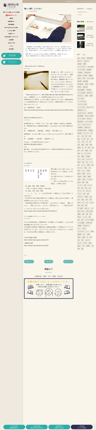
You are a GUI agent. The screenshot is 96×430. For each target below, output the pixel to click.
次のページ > (68, 261)
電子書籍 (88, 156)
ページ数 (83, 139)
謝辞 (79, 205)
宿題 (79, 248)
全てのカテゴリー (82, 12)
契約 (90, 217)
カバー (79, 228)
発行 (79, 150)
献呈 (86, 205)
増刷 (79, 153)
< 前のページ (29, 261)
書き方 (79, 182)
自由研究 (88, 245)
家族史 (89, 176)
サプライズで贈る (88, 121)
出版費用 (79, 225)
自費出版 (79, 234)
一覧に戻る (48, 261)
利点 (79, 156)
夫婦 (88, 193)
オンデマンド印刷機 (89, 219)
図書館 (79, 214)
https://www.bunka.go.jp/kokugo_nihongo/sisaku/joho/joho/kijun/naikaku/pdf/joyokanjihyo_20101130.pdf (56, 110)
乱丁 (83, 202)
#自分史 (59, 276)
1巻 (87, 141)
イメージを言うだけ (82, 101)
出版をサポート (86, 225)
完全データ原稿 (89, 211)
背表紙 (79, 147)
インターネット (89, 159)
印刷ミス (79, 217)
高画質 (84, 63)
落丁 (91, 214)
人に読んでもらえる (82, 113)
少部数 (79, 179)
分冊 (79, 144)
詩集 (91, 196)
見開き (83, 173)
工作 (92, 245)
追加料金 (79, 75)
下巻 (79, 141)
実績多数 (90, 75)
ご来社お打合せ (87, 72)
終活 (82, 188)
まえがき (91, 202)
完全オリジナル (90, 107)
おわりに (79, 243)
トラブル (85, 217)
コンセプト (87, 240)
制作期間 (90, 130)
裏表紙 (79, 173)
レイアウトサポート (82, 66)
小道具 (83, 179)
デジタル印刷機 (81, 222)
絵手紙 (88, 165)
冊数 (87, 182)
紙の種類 (79, 81)
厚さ (88, 139)
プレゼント (80, 167)
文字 (90, 167)
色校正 (79, 162)
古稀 (92, 165)
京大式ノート (80, 196)
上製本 (88, 234)
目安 (79, 188)
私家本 (91, 95)
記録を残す (90, 113)
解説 (82, 205)
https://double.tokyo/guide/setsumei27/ (36, 240)
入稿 (82, 136)
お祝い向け (89, 118)
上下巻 (82, 141)
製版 (79, 139)
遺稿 (79, 58)
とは (92, 208)
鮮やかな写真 (90, 66)
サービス (90, 185)
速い (79, 136)
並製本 (79, 237)
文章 (79, 199)
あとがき (85, 243)
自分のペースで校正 (89, 115)
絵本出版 (85, 75)
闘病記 (86, 196)
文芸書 (79, 78)
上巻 (91, 139)
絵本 (79, 165)
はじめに (84, 228)
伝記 (86, 188)
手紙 (91, 199)
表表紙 (88, 170)
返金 (79, 219)
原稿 (82, 248)
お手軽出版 (89, 89)
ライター (79, 193)
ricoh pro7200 (89, 222)
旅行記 (82, 199)
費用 (83, 182)
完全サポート (87, 61)
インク (91, 162)
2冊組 (82, 144)
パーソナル (80, 185)
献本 (89, 147)
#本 (49, 276)
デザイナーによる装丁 (82, 104)
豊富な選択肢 (80, 84)
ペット (87, 231)
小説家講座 (80, 127)
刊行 (82, 150)
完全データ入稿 (81, 211)
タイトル (79, 191)
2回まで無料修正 (81, 89)
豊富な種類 (85, 81)
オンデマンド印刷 (81, 69)
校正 (83, 162)
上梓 (92, 147)
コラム (25, 255)
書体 (79, 170)
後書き (79, 245)
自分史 (79, 202)
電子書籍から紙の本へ (82, 130)
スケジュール (86, 133)
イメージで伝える (81, 107)
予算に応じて (80, 95)
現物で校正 (85, 87)
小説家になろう (87, 127)
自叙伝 (84, 176)
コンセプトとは (81, 231)
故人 (87, 202)
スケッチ (83, 165)
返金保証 (79, 63)
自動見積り (89, 69)
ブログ (79, 159)
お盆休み (79, 176)
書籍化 (82, 156)
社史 (79, 240)
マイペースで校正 (81, 118)
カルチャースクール (86, 124)
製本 (82, 240)
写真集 (92, 231)
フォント (83, 170)
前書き (90, 243)
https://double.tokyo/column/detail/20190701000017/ (40, 211)
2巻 (90, 141)
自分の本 (83, 58)
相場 (85, 185)
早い (91, 133)
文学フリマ (88, 191)
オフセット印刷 (90, 78)
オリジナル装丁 (81, 98)
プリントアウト (87, 153)
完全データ (87, 208)
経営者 (83, 237)
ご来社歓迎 (80, 72)
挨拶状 (86, 150)
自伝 (90, 188)
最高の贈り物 (80, 121)
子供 (83, 245)
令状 (91, 150)
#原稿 (54, 276)
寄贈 (83, 214)
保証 (82, 219)
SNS (83, 159)
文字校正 (91, 84)
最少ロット (80, 61)
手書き (85, 167)
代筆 (84, 193)
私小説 (83, 78)
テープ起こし (89, 179)
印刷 (90, 136)
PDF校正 (79, 87)
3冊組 (87, 144)
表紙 (91, 144)
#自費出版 (38, 276)
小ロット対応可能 (81, 92)
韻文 (87, 199)
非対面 (86, 84)
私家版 (86, 95)
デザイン (89, 173)
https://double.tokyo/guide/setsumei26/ (36, 245)
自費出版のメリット (82, 110)
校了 (86, 136)
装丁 (84, 234)
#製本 (45, 276)
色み (87, 162)
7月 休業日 (80, 208)
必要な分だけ (89, 92)
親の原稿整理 (80, 115)
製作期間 (79, 133)
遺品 (87, 214)
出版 (91, 237)
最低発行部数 (89, 58)
